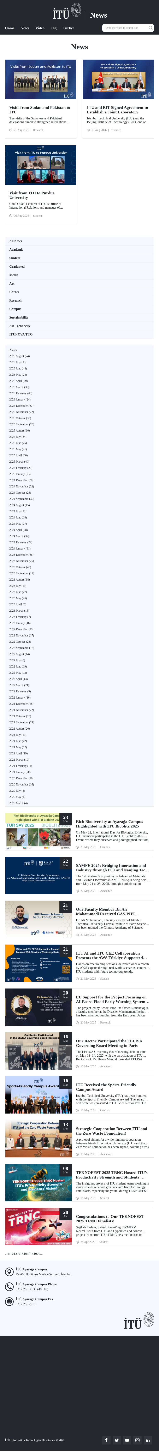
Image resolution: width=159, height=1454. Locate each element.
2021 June (18, 741)
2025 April (18, 455)
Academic (16, 249)
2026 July (17, 362)
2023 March (19, 610)
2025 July (17, 436)
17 (28, 1254)
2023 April (17, 604)
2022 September (21, 647)
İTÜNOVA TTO (21, 334)
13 (15, 1254)
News (25, 28)
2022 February (20, 691)
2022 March (19, 685)
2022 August (19, 654)
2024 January (20, 548)
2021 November (21, 710)
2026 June (18, 368)
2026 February (20, 393)
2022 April (18, 679)
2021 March (19, 759)
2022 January (20, 697)
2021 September (21, 722)
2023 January (20, 623)
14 (18, 1254)
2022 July (17, 660)
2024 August (19, 505)
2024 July (17, 511)
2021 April (18, 753)
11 (8, 1254)
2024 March (19, 536)
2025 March (19, 461)
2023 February (20, 616)
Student (14, 258)
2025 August (19, 430)
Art (11, 283)
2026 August (19, 356)
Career (14, 292)
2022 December (21, 629)
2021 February (20, 765)
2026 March (19, 387)
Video (40, 28)
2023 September (21, 573)
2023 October (20, 567)
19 (35, 1254)
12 (12, 1254)
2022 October (20, 641)
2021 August (19, 728)
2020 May (17, 797)
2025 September (21, 424)
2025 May (18, 449)
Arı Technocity (19, 326)
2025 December (21, 405)
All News (15, 241)
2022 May (18, 672)
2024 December (21, 480)
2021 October (20, 716)
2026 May (18, 374)
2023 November (21, 561)
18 (32, 1254)
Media (13, 275)
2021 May (18, 747)
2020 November (21, 784)
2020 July (17, 790)
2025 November (21, 412)
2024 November (21, 486)
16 (25, 1254)
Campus (15, 309)
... (6, 1254)
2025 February (20, 467)
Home (9, 28)
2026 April (18, 380)
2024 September (21, 498)
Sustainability (18, 317)
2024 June (18, 517)
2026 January (20, 399)
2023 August (19, 579)
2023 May (18, 598)
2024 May (18, 523)
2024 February (20, 542)
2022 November (21, 635)
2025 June (18, 443)
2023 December (21, 554)
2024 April (18, 530)
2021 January (20, 772)
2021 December (21, 703)
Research (15, 300)
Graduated (17, 266)
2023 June (18, 592)
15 (22, 1254)
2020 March (18, 803)
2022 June (18, 666)
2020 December (21, 778)
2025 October (20, 418)
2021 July (17, 734)
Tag (54, 28)
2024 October (20, 492)
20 (38, 1254)
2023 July (17, 585)
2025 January (20, 474)
